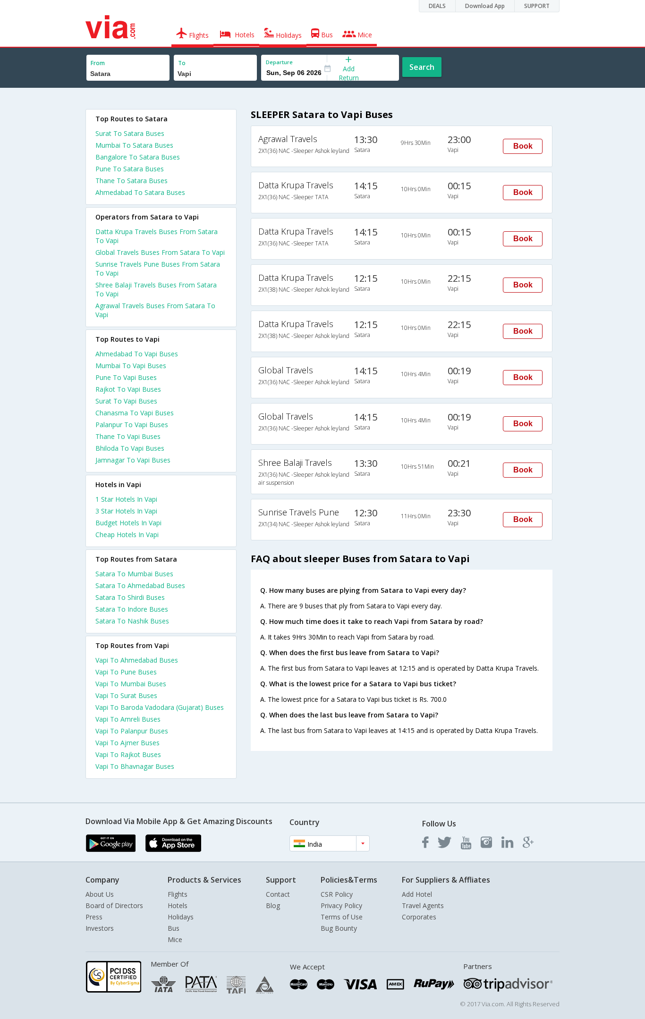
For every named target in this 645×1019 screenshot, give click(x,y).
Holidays (181, 916)
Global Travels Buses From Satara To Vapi (160, 252)
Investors (99, 928)
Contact (278, 894)
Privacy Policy (341, 905)
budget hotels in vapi (128, 522)
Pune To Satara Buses (129, 168)
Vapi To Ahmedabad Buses (136, 660)
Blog (273, 905)
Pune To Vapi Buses (126, 377)
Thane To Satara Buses (131, 180)
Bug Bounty (339, 928)
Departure (279, 62)
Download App (485, 6)
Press (93, 916)
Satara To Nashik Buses (132, 620)
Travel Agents (423, 905)
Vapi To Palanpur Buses (131, 730)
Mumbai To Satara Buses (134, 145)
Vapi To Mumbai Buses (130, 683)
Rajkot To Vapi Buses (128, 389)
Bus (173, 928)
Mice (175, 939)
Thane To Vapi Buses (128, 436)
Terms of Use (342, 916)
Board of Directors (114, 905)
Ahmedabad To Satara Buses (140, 192)
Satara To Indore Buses (131, 609)
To (182, 63)
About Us (99, 894)
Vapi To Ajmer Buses (127, 742)
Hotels (177, 905)
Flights (177, 894)
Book (523, 146)
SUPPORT (537, 6)
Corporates (419, 916)
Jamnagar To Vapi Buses (132, 459)
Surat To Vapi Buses (126, 400)
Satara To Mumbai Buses (134, 573)
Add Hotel (417, 894)
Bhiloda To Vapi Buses (129, 448)
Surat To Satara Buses (129, 133)
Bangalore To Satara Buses (137, 156)
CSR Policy (337, 894)
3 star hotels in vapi (126, 510)
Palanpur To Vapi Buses (131, 424)
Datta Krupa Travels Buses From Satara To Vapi (156, 236)
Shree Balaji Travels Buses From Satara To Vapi (156, 289)
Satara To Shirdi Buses (130, 597)
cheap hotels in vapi (127, 534)
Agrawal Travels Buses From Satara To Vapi (155, 310)
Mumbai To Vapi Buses (130, 365)
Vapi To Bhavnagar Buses (134, 766)
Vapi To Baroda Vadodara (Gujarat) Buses (159, 707)
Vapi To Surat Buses (126, 695)
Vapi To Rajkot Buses (128, 754)
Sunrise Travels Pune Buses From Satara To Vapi (157, 269)
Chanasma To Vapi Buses (134, 412)
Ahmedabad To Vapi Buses (136, 353)
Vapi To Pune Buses (126, 671)
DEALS (437, 6)
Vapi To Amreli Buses (128, 719)
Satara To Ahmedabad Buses (140, 585)
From (98, 63)
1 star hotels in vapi (126, 499)
